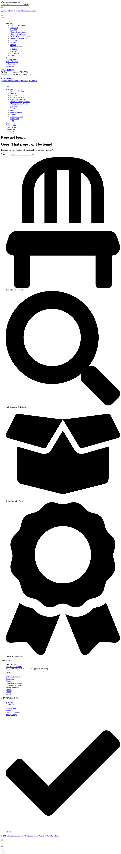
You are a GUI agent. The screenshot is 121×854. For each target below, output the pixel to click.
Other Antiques (16, 47)
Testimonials (10, 64)
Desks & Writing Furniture (20, 36)
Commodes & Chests (18, 34)
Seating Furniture (16, 51)
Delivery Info (11, 60)
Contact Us (10, 66)
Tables (12, 55)
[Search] (2, 13)
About (8, 57)
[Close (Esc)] (2, 850)
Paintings (13, 49)
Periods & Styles (12, 62)
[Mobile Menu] (2, 9)
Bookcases (14, 28)
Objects (13, 45)
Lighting (13, 40)
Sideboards (14, 53)
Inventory (9, 23)
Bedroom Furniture (17, 25)
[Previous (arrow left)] (2, 852)
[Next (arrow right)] (4, 852)
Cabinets (13, 30)
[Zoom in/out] (4, 850)
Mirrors (13, 43)
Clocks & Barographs (18, 32)
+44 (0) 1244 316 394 (9, 70)
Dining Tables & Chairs (19, 38)
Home (8, 21)
